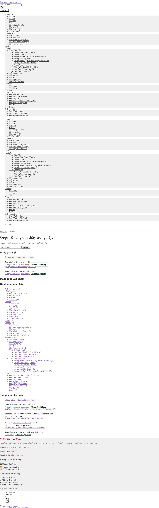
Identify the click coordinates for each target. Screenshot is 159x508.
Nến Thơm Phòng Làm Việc (24, 69)
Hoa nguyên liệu (15, 29)
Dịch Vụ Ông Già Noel (18, 113)
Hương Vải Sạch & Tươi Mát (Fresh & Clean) (31, 56)
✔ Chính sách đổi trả (7, 478)
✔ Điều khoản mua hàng (9, 482)
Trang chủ (3, 232)
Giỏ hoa (12, 23)
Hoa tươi (8, 33)
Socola (11, 107)
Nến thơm (8, 48)
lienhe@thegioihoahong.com (16, 455)
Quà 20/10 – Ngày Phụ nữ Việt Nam (22, 101)
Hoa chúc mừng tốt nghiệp (19, 42)
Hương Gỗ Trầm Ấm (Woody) (25, 63)
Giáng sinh (13, 325)
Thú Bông (13, 88)
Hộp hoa (12, 21)
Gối (10, 90)
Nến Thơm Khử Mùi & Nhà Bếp (26, 67)
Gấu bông (8, 84)
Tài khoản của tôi (11, 492)
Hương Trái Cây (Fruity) (23, 59)
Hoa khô (8, 14)
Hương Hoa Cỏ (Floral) (22, 54)
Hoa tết (7, 46)
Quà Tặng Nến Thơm (17, 382)
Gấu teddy (13, 86)
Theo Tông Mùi (15, 50)
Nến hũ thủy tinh (15, 73)
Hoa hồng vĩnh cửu (16, 25)
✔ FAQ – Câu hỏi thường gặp (11, 484)
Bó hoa (12, 19)
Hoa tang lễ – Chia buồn (18, 44)
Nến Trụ (12, 77)
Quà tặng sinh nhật (16, 94)
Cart (7, 502)
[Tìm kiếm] (2, 7)
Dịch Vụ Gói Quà (16, 111)
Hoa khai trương (15, 38)
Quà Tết (12, 105)
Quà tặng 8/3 (14, 98)
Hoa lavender (14, 27)
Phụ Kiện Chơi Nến (16, 82)
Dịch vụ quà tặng (11, 109)
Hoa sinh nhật (14, 35)
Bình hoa (12, 17)
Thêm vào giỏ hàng (38, 265)
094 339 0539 (12, 451)
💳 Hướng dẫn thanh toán (9, 467)
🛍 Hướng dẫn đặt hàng (8, 464)
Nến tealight (13, 75)
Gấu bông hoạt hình (16, 293)
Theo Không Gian (16, 65)
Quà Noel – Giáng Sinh (18, 103)
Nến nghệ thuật (15, 80)
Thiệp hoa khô (14, 31)
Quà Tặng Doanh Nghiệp (18, 115)
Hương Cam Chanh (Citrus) (24, 52)
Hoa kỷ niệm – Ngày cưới (19, 40)
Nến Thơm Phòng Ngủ (22, 71)
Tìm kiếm (26, 247)
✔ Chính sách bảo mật (8, 480)
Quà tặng (8, 92)
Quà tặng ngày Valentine (18, 96)
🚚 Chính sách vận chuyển (10, 469)
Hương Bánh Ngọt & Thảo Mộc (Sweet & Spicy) (32, 61)
